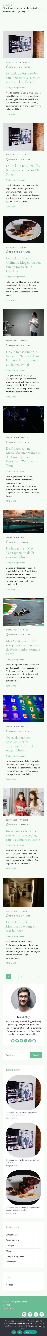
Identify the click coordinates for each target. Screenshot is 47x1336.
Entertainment (12, 1235)
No (20, 1332)
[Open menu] (42, 16)
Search (36, 1055)
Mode (8, 1251)
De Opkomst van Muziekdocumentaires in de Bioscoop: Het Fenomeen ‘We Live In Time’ (23, 457)
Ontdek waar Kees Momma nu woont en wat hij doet (21, 926)
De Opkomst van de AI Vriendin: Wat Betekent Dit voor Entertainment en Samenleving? (23, 358)
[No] (44, 1327)
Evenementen (12, 1240)
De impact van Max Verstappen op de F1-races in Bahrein (20, 552)
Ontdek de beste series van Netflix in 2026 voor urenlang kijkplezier (23, 77)
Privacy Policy (30, 1332)
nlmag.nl (8, 5)
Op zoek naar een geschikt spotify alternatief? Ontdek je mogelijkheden (21, 743)
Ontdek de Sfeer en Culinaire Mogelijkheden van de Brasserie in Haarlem (23, 264)
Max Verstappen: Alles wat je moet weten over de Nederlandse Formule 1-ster (23, 647)
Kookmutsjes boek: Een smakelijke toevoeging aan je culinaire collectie (23, 835)
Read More (11, 114)
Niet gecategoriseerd (15, 87)
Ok (14, 1332)
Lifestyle (10, 1245)
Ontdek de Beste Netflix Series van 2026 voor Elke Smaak (23, 170)
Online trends (12, 1262)
